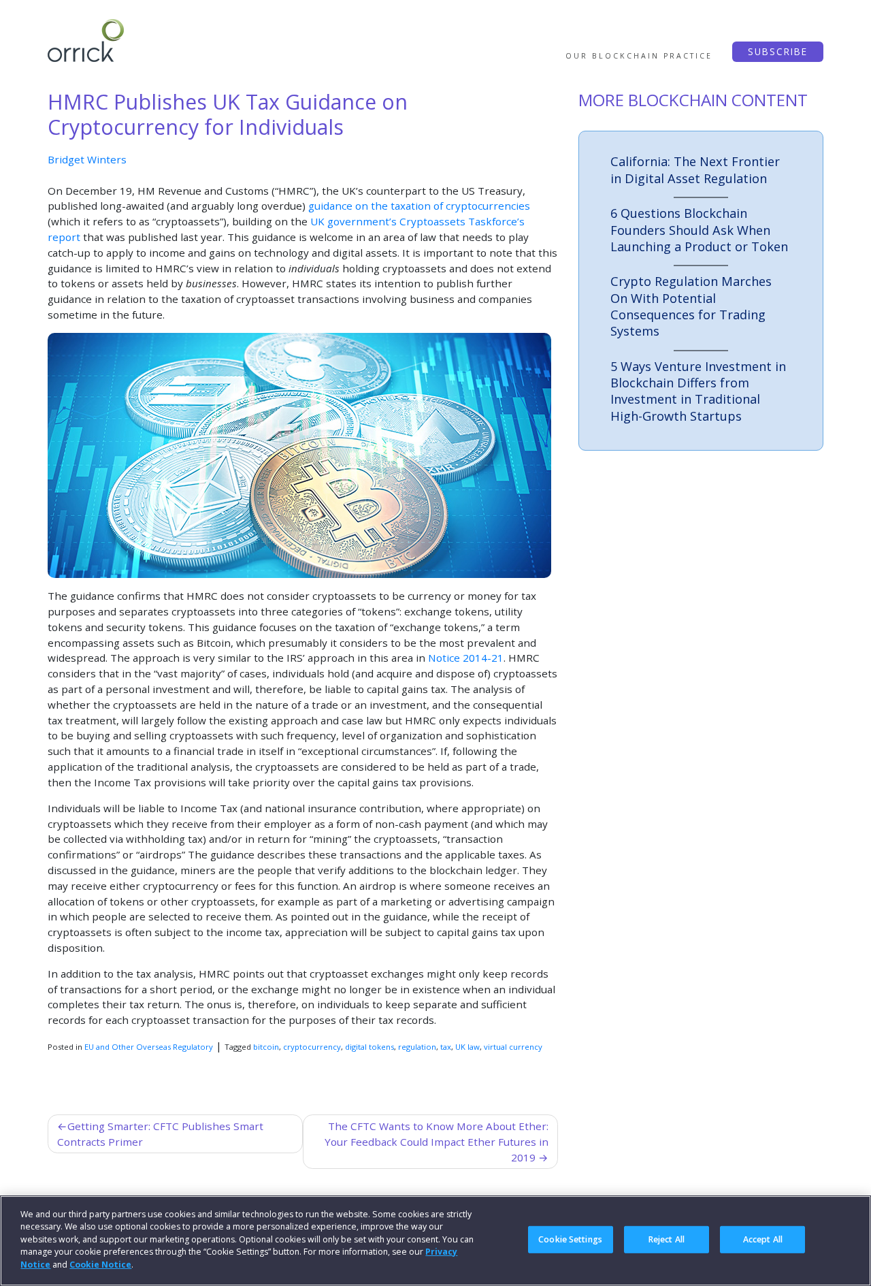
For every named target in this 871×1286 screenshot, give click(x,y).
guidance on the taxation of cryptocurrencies (419, 205)
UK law (467, 1047)
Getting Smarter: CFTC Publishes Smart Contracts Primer (160, 1133)
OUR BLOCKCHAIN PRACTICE (638, 56)
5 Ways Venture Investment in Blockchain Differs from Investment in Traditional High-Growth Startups (698, 391)
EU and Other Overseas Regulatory (148, 1047)
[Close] (849, 1239)
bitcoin (266, 1047)
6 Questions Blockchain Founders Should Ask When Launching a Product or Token (699, 230)
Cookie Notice (100, 1264)
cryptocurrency (312, 1047)
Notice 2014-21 (466, 657)
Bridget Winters (87, 159)
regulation (417, 1047)
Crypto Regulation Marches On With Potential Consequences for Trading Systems (691, 306)
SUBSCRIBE (778, 51)
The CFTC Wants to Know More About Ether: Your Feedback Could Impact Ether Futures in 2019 (436, 1141)
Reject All (666, 1238)
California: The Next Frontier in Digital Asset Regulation (695, 169)
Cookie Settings (570, 1238)
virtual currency (513, 1047)
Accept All (763, 1238)
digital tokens (369, 1047)
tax (445, 1047)
